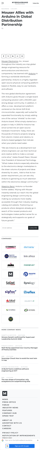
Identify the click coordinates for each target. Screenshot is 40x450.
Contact (6, 426)
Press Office (9, 402)
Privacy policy (10, 433)
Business (5, 8)
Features (7, 410)
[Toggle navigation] (2, 3)
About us (7, 420)
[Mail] (22, 56)
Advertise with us (12, 423)
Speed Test (8, 416)
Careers (6, 428)
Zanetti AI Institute (9, 335)
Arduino (32, 73)
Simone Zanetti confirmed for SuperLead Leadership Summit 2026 (18, 338)
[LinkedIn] (13, 56)
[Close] (37, 440)
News (5, 399)
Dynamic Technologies (10, 367)
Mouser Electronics (10, 61)
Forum (5, 405)
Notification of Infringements (18, 436)
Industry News (10, 408)
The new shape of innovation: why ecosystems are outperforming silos (16, 380)
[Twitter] (8, 56)
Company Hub (9, 413)
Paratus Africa (7, 345)
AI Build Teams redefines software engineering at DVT (15, 370)
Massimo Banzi (8, 186)
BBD (3, 356)
